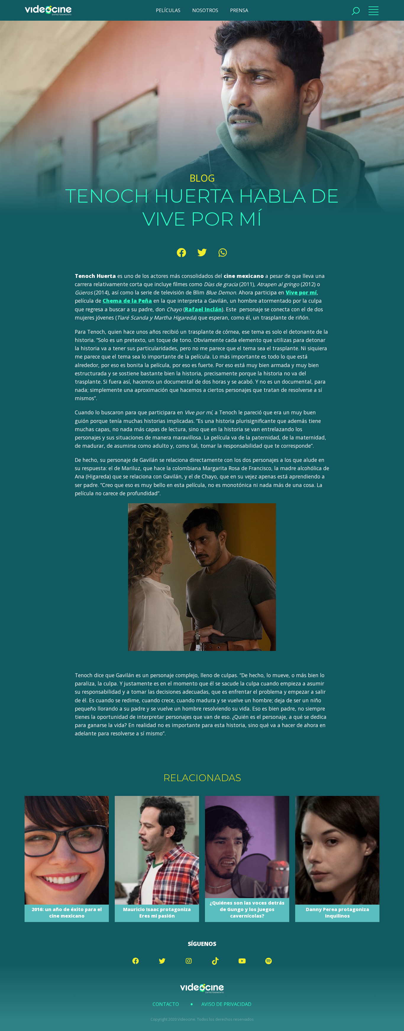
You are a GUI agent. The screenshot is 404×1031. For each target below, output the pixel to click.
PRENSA (239, 10)
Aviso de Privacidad (226, 1004)
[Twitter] (202, 252)
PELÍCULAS (168, 10)
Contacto (166, 1004)
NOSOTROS (205, 10)
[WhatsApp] (222, 252)
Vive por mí (301, 292)
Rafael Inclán (203, 309)
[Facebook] (181, 252)
